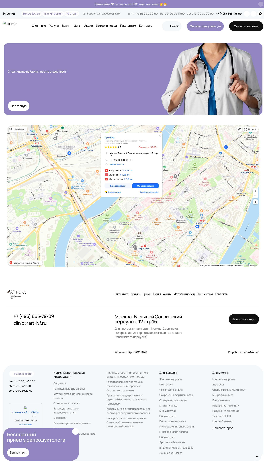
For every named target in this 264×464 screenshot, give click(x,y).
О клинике (39, 26)
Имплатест (166, 384)
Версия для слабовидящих (103, 13)
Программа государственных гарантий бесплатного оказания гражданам (126, 399)
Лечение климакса (170, 453)
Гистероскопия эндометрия (176, 426)
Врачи (66, 26)
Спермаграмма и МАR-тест (229, 389)
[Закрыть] (75, 431)
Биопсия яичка (221, 400)
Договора (59, 417)
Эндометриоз (167, 416)
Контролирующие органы (69, 388)
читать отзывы (25, 424)
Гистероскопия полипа (173, 431)
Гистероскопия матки (172, 421)
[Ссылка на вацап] (247, 14)
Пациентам (128, 26)
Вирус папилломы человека (176, 447)
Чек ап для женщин (170, 389)
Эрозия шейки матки (172, 442)
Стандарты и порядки (66, 403)
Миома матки (167, 411)
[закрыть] (260, 4)
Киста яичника (168, 405)
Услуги (54, 26)
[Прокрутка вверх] (257, 457)
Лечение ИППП (221, 416)
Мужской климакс (223, 421)
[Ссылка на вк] (253, 14)
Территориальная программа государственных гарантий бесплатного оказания (124, 386)
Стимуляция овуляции (173, 400)
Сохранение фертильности (176, 395)
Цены (77, 26)
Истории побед (106, 26)
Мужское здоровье (223, 379)
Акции (88, 26)
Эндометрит (167, 437)
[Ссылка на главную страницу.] (12, 26)
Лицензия (59, 383)
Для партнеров (222, 428)
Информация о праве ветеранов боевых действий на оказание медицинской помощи (126, 422)
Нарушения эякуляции (226, 411)
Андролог (218, 384)
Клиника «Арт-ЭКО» (25, 412)
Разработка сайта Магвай (243, 352)
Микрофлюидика (222, 395)
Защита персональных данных (71, 423)
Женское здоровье (170, 379)
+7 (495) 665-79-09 (228, 14)
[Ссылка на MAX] (260, 14)
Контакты (145, 26)
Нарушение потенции (225, 405)
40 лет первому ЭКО (124, 4)
